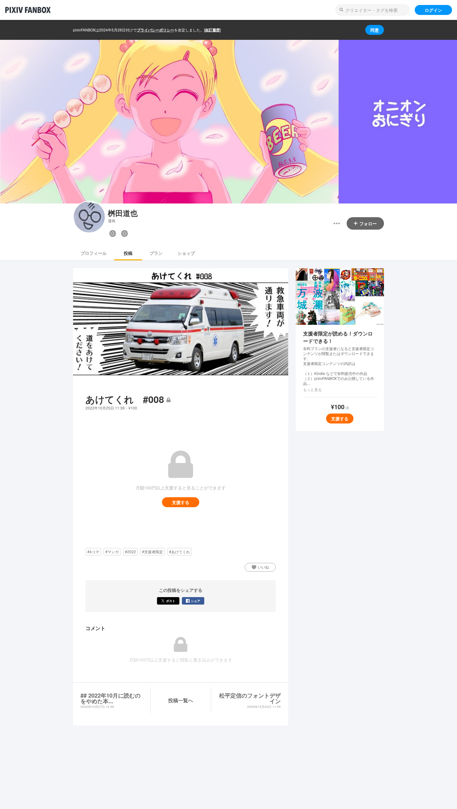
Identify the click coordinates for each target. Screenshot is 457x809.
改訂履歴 (212, 30)
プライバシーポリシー (155, 30)
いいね (263, 567)
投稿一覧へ (180, 700)
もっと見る (312, 389)
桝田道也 (123, 212)
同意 (374, 30)
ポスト (170, 601)
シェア (195, 601)
